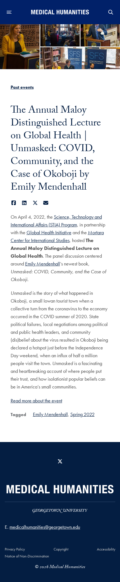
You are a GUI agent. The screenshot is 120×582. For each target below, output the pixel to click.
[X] (35, 203)
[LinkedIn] (24, 203)
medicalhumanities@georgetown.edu (44, 527)
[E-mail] (46, 203)
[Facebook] (14, 203)
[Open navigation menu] (9, 12)
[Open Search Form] (111, 12)
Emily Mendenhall (42, 263)
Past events (22, 87)
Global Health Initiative (49, 232)
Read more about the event (36, 400)
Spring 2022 (82, 414)
